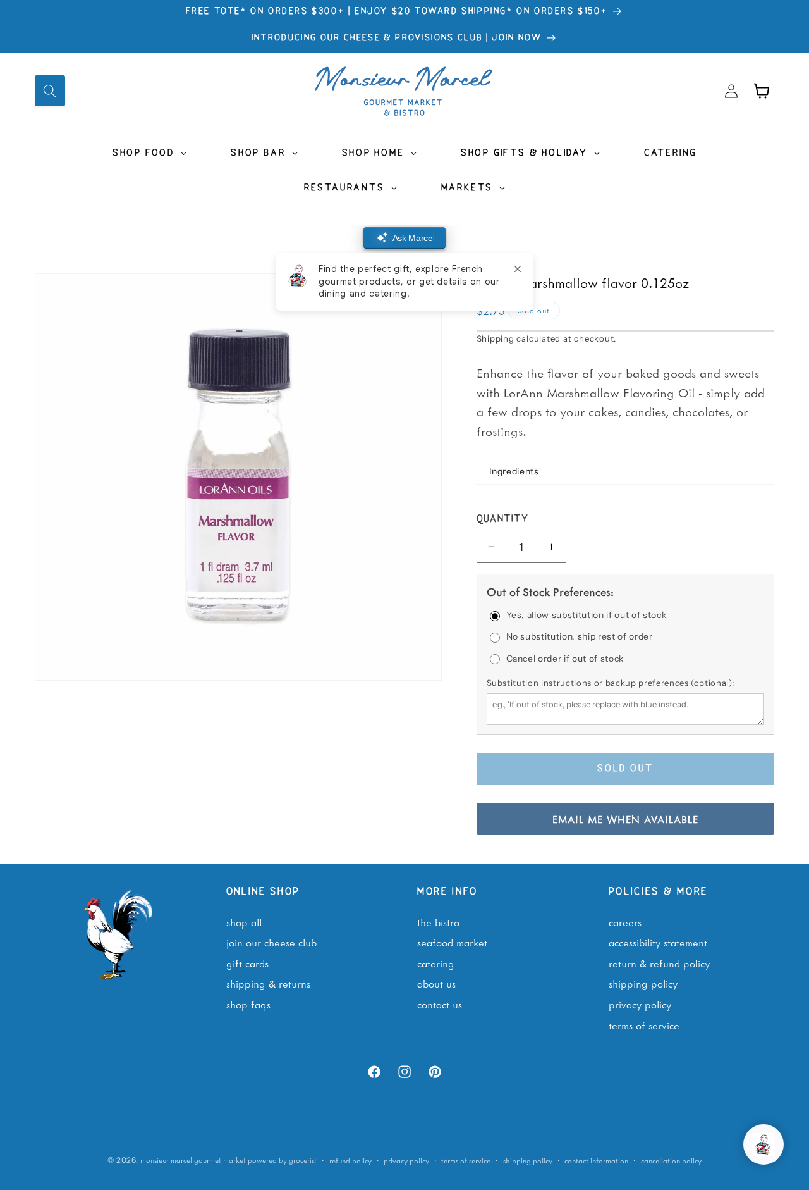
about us (436, 983)
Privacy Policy (640, 1004)
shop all (244, 921)
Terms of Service (644, 1024)
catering (435, 963)
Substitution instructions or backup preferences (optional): (610, 683)
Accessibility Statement (658, 942)
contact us (439, 1004)
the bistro (438, 921)
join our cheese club (271, 942)
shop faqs (248, 1004)
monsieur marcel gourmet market (193, 1160)
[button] (50, 90)
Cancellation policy (671, 1160)
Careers (625, 921)
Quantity (503, 519)
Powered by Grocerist (282, 1160)
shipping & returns (268, 983)
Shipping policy (527, 1160)
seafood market (452, 942)
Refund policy (350, 1160)
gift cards (247, 963)
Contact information (596, 1160)
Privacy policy (406, 1160)
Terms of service (465, 1160)
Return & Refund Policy (659, 963)
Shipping (495, 338)
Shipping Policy (643, 983)
